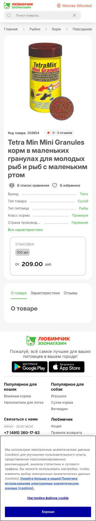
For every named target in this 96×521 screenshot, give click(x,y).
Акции (56, 426)
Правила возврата (66, 432)
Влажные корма (17, 396)
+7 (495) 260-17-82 (22, 432)
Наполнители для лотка (24, 402)
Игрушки (58, 396)
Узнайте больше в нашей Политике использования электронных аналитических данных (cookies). (42, 483)
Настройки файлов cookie (48, 498)
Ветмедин (59, 409)
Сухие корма (62, 402)
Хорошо (48, 512)
